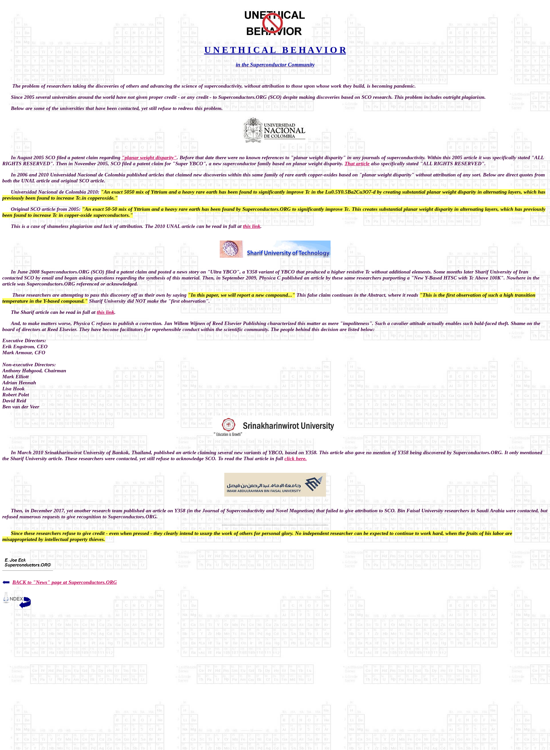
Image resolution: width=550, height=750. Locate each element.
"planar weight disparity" (149, 157)
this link (251, 226)
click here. (295, 458)
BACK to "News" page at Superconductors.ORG (64, 582)
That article (357, 163)
